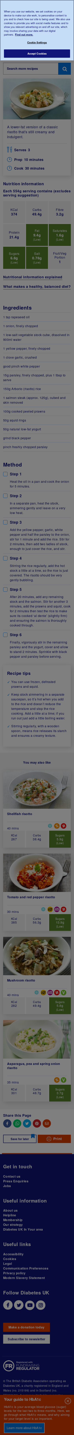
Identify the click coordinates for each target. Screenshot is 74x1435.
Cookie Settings (37, 42)
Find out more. (24, 34)
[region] (37, 30)
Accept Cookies (37, 53)
